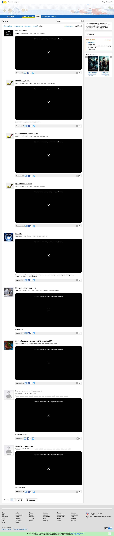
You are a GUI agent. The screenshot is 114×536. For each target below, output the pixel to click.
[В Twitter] (33, 73)
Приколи (31, 516)
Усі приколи (69, 26)
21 (20, 176)
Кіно (3, 520)
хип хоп (26, 395)
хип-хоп (22, 395)
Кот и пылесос (21, 31)
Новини (59, 518)
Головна (10, 2)
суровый (31, 395)
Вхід (103, 2)
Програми (45, 512)
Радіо (17, 522)
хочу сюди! (108, 39)
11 (20, 225)
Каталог (59, 512)
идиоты (48, 83)
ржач (35, 33)
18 (20, 126)
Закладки (73, 512)
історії (35, 26)
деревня (57, 395)
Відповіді (73, 520)
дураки (43, 236)
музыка (49, 395)
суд (45, 448)
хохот (35, 83)
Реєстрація (109, 2)
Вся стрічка (8, 26)
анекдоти (27, 26)
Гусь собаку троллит (23, 183)
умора (39, 343)
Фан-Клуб (73, 518)
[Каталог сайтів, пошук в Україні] (108, 527)
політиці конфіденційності (77, 533)
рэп (40, 395)
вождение (51, 290)
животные (42, 33)
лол (66, 448)
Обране (53, 16)
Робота (17, 512)
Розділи (17, 2)
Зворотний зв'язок (6, 529)
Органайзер (19, 520)
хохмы (36, 448)
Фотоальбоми (60, 516)
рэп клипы (36, 395)
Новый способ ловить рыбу (26, 134)
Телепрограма (61, 514)
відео (41, 26)
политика (58, 448)
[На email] (25, 73)
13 (20, 383)
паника (51, 343)
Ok (109, 533)
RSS (3, 514)
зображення (18, 26)
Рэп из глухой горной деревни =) (28, 391)
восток (61, 395)
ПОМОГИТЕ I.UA (28, 16)
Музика (59, 520)
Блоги (72, 516)
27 (20, 280)
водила (55, 343)
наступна (32, 500)
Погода (31, 514)
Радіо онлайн (96, 513)
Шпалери (18, 518)
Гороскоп (45, 514)
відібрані (78, 26)
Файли (31, 520)
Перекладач (5, 516)
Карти (44, 518)
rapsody (66, 395)
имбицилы (42, 136)
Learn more (77, 534)
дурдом (53, 83)
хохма (38, 83)
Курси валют (74, 514)
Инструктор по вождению (25, 288)
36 (20, 491)
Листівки (31, 518)
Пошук (31, 512)
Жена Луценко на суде (24, 446)
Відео (3, 518)
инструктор (45, 290)
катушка (39, 236)
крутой (53, 395)
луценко (62, 448)
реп (45, 395)
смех (42, 83)
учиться (37, 290)
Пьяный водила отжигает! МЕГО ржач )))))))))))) (33, 341)
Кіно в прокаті (91, 54)
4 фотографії (91, 49)
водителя (57, 290)
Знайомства (90, 40)
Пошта (3, 512)
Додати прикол (46, 16)
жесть (69, 448)
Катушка (18, 233)
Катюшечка (91, 42)
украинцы (41, 448)
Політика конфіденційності (20, 529)
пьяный (47, 343)
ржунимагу (49, 448)
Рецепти (45, 520)
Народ (17, 516)
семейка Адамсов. (22, 81)
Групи (3, 522)
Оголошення (19, 514)
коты (38, 33)
